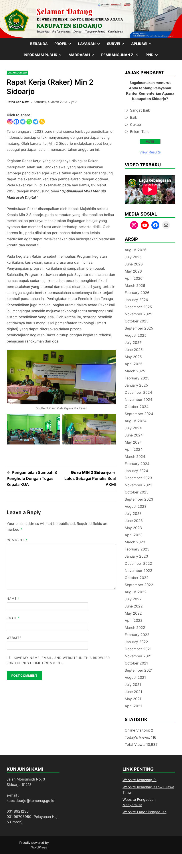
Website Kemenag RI (139, 780)
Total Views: (135, 744)
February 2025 (137, 378)
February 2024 (137, 463)
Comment (17, 540)
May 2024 (133, 442)
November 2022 (138, 570)
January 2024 (136, 471)
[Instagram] (10, 121)
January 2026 (136, 300)
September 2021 (138, 670)
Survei (117, 45)
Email (13, 618)
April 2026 (133, 278)
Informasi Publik (44, 56)
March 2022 (135, 627)
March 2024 (135, 456)
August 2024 (135, 421)
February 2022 (137, 634)
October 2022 (136, 577)
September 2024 (139, 414)
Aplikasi (143, 45)
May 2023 (133, 528)
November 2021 (138, 656)
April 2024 (133, 449)
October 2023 (136, 492)
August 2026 (135, 250)
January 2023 (136, 556)
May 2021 (133, 699)
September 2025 (139, 328)
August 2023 (135, 506)
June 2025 (134, 349)
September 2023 (139, 499)
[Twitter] (23, 121)
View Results (150, 152)
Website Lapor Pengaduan (144, 812)
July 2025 (133, 342)
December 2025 (138, 307)
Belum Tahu (139, 131)
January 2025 (136, 385)
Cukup (135, 124)
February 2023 (137, 549)
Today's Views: (138, 737)
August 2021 (135, 677)
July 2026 (133, 257)
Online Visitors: (138, 730)
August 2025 (135, 335)
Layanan (91, 45)
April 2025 (133, 364)
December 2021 (138, 649)
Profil (64, 45)
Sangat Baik (140, 110)
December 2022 (138, 563)
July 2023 (133, 513)
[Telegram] (35, 121)
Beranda (39, 43)
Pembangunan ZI (121, 56)
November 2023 (138, 485)
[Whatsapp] (29, 121)
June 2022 (134, 606)
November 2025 (138, 314)
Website (14, 638)
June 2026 (134, 264)
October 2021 (136, 663)
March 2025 (135, 371)
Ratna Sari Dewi (18, 102)
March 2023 (135, 542)
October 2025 (136, 321)
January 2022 (136, 642)
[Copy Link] (42, 121)
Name (13, 598)
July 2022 (133, 599)
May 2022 (133, 613)
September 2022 (139, 585)
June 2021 (133, 691)
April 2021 (133, 706)
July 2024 (133, 428)
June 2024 (134, 435)
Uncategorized (17, 72)
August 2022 (135, 592)
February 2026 (137, 292)
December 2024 (138, 392)
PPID (154, 56)
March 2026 (135, 285)
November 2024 (138, 399)
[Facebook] (16, 121)
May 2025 (133, 357)
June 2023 (134, 520)
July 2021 (133, 684)
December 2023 (138, 478)
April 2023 (133, 535)
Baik (133, 117)
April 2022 (133, 620)
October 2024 (136, 406)
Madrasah (83, 56)
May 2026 (133, 271)
